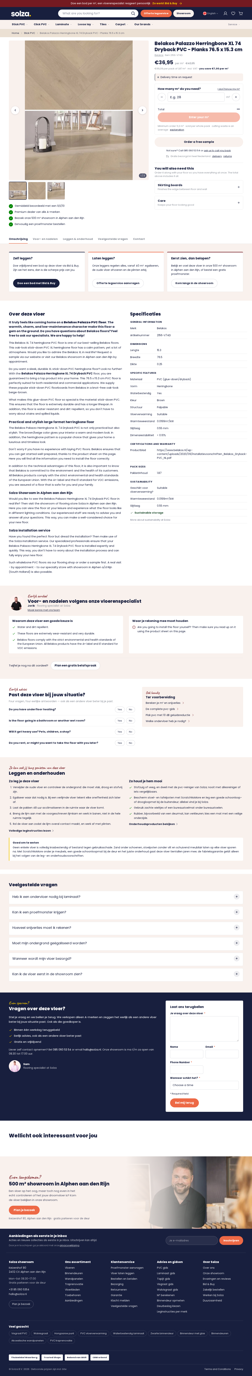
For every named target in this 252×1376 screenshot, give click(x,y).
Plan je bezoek (24, 1210)
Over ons (209, 1268)
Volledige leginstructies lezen (30, 831)
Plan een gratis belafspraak (75, 665)
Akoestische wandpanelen (27, 1340)
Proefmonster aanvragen (127, 1268)
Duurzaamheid (212, 1300)
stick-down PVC (109, 400)
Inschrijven (231, 1240)
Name (174, 1047)
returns (227, 156)
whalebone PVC (27, 562)
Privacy (238, 1369)
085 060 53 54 (192, 150)
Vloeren (70, 1268)
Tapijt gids (163, 1279)
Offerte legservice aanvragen (117, 283)
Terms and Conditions (217, 1369)
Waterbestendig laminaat (128, 1333)
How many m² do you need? (179, 89)
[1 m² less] (162, 97)
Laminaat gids (166, 1273)
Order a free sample (199, 142)
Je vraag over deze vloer (187, 1013)
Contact (139, 239)
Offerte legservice (156, 13)
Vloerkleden (72, 1289)
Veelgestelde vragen (113, 239)
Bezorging (117, 1284)
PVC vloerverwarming (93, 1333)
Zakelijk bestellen (214, 1289)
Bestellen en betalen (124, 1279)
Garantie (116, 1295)
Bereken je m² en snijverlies (163, 703)
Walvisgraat (41, 1333)
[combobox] (98, 13)
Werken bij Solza (213, 1295)
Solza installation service (31, 541)
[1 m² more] (236, 97)
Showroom (184, 13)
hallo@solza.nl (92, 1049)
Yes (120, 709)
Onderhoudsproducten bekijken (152, 824)
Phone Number (181, 1062)
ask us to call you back (217, 150)
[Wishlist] (233, 13)
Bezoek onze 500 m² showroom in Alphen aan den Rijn (49, 218)
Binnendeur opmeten (170, 1300)
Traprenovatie (74, 1284)
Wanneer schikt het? (185, 1078)
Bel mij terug (184, 1103)
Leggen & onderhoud (78, 239)
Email (210, 1047)
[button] (241, 13)
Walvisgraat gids (167, 1289)
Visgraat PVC (19, 1333)
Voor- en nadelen (45, 239)
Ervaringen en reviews (217, 1279)
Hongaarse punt (64, 1333)
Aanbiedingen (74, 1300)
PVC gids (162, 1268)
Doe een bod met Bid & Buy (36, 283)
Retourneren (119, 1289)
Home (15, 33)
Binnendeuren (74, 1273)
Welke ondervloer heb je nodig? (166, 721)
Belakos (159, 55)
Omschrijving (18, 239)
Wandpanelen (74, 1279)
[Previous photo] (15, 110)
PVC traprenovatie (61, 1340)
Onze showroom (213, 1273)
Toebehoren (73, 1295)
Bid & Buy (209, 1284)
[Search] (133, 13)
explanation (177, 129)
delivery (217, 156)
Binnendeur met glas (192, 1333)
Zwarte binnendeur (162, 1333)
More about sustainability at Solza (150, 519)
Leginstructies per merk (172, 1311)
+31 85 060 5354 (19, 1289)
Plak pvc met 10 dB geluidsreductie (168, 715)
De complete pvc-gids (160, 709)
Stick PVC (29, 33)
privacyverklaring (69, 1245)
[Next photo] (142, 110)
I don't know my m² (229, 89)
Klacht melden (120, 1300)
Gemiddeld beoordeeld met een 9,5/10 (40, 206)
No (130, 709)
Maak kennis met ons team (44, 610)
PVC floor (111, 378)
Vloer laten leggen (122, 1273)
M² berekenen (166, 1295)
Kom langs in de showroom (194, 283)
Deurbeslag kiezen (168, 1306)
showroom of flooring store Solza (63, 503)
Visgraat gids (165, 1284)
